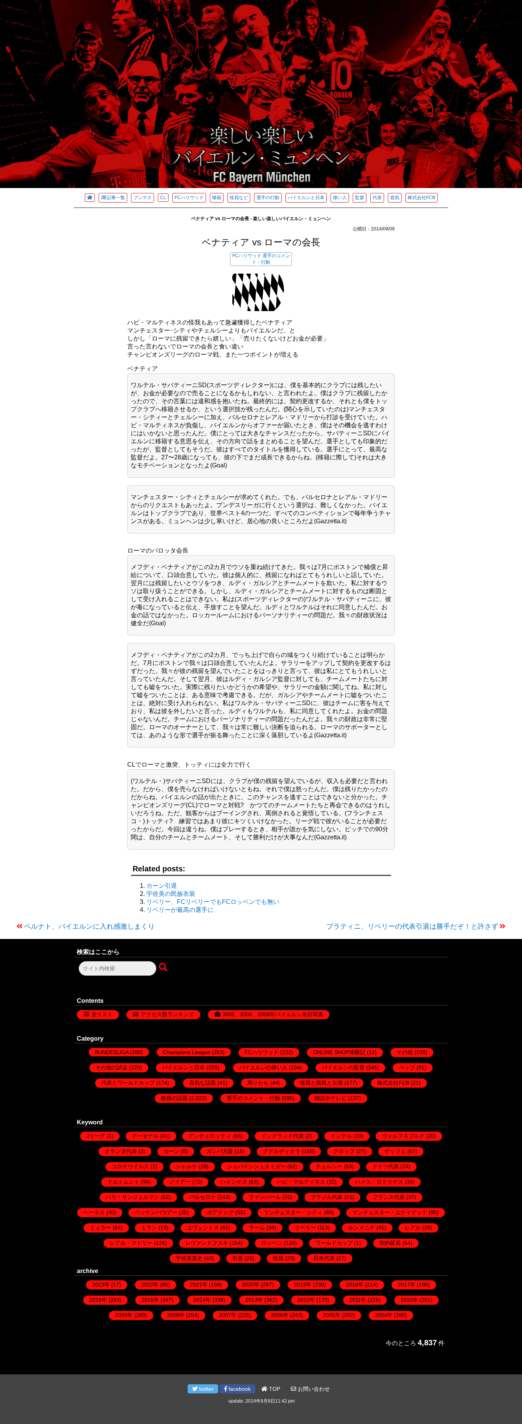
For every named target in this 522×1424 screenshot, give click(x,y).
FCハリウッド (189, 197)
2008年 (176, 1315)
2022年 (150, 1284)
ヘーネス (94, 1212)
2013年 (254, 1300)
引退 (237, 1258)
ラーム (257, 1228)
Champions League (186, 1052)
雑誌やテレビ (330, 1098)
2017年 (406, 1284)
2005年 (331, 1315)
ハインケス (233, 1182)
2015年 (150, 1300)
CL (163, 197)
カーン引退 (161, 885)
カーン (172, 1151)
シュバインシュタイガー (256, 1166)
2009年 (124, 1315)
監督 (359, 197)
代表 (377, 197)
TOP (273, 1389)
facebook (239, 1389)
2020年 (250, 1284)
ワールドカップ (334, 1243)
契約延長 (390, 1243)
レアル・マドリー (131, 1243)
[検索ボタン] (164, 968)
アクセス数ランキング (167, 1014)
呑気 (394, 197)
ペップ (407, 1067)
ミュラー (100, 1228)
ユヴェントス (203, 1228)
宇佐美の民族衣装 (170, 893)
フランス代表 (389, 1197)
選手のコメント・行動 (253, 1098)
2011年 (357, 1300)
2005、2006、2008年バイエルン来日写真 (272, 1014)
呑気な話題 (202, 1083)
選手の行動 (267, 197)
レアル (413, 1228)
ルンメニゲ (361, 1228)
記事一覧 (116, 197)
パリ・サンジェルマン (132, 1197)
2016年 (98, 1300)
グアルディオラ (281, 1151)
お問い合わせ (313, 1389)
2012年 (306, 1300)
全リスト (102, 1014)
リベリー (305, 1228)
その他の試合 (112, 1067)
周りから (258, 1083)
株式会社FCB (421, 197)
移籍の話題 (174, 1098)
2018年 (354, 1284)
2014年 (202, 1300)
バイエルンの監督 (343, 1067)
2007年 (228, 1315)
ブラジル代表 (327, 1197)
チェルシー (329, 1166)
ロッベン (271, 1243)
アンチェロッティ (209, 1136)
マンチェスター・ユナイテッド (389, 1212)
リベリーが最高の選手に (180, 910)
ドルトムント (123, 1182)
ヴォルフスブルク (403, 1136)
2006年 (280, 1315)
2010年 (409, 1300)
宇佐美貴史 (189, 1258)
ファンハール (265, 1197)
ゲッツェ (395, 1151)
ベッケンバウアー (156, 1212)
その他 (405, 1052)
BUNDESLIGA (111, 1052)
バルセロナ (202, 1197)
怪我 (278, 1258)
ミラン (149, 1228)
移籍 (216, 197)
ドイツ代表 (385, 1166)
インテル (341, 1136)
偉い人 (340, 197)
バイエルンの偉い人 (263, 1067)
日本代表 (324, 1258)
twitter (206, 1389)
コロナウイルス (130, 1166)
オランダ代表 (121, 1151)
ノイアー (180, 1182)
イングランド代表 (282, 1136)
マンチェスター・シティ (293, 1212)
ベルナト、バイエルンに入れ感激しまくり (89, 926)
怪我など (239, 197)
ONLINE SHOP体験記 (339, 1052)
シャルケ (186, 1166)
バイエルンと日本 (306, 197)
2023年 (101, 1284)
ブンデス (142, 197)
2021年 (199, 1284)
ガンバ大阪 (219, 1151)
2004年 (383, 1315)
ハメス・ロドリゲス (379, 1182)
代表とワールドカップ (128, 1083)
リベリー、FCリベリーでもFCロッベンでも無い (212, 902)
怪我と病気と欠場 (321, 1083)
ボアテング (220, 1212)
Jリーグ (95, 1136)
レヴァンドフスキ (206, 1243)
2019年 (302, 1284)
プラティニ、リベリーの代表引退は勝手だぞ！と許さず (412, 926)
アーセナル (145, 1136)
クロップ (344, 1151)
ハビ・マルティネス (301, 1182)
